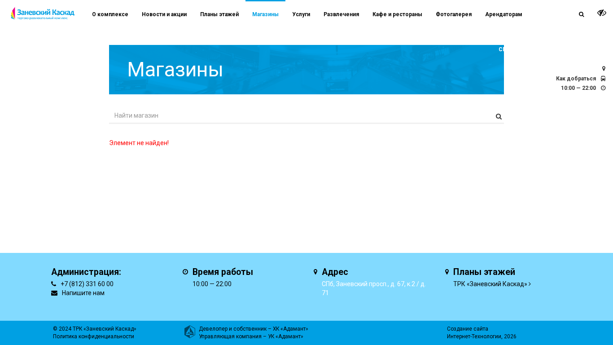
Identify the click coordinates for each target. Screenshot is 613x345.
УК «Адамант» (285, 336)
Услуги (301, 14)
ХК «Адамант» (290, 329)
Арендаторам (503, 14)
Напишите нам (83, 292)
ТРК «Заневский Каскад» (490, 284)
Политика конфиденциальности (93, 336)
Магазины (265, 14)
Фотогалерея (454, 14)
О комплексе (110, 14)
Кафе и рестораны (397, 14)
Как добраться (576, 78)
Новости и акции (164, 14)
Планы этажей (219, 14)
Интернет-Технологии (474, 336)
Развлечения (341, 14)
